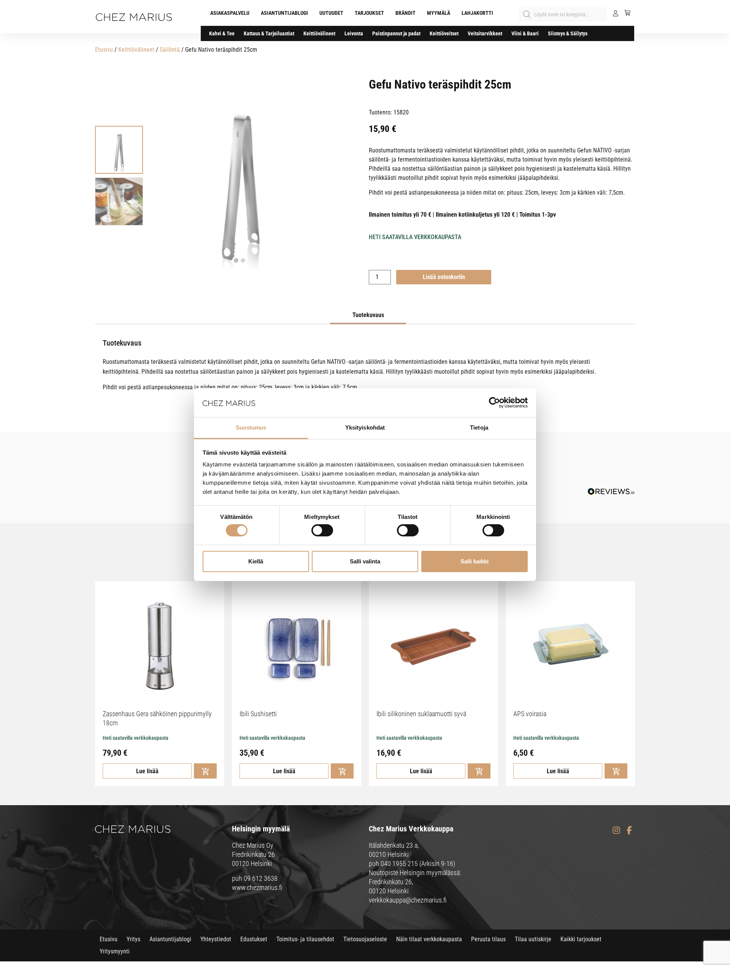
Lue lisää (147, 771)
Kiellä (255, 561)
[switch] (322, 530)
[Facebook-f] (629, 830)
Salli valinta (365, 561)
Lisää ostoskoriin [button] (205, 771)
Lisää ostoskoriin (444, 277)
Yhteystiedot (215, 939)
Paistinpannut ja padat (396, 33)
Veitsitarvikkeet (485, 33)
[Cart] (624, 13)
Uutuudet (331, 13)
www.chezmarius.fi (257, 887)
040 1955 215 (399, 864)
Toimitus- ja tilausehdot (305, 939)
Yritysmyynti (115, 951)
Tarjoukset (369, 13)
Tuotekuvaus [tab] (368, 315)
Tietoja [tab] (479, 427)
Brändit (405, 13)
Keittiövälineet (319, 33)
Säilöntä (170, 49)
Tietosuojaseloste (365, 939)
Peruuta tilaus (488, 939)
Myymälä (438, 13)
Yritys (133, 939)
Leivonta (353, 33)
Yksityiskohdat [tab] (365, 427)
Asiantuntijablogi (284, 13)
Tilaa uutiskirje (533, 939)
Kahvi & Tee (222, 33)
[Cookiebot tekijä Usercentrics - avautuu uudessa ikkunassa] (494, 402)
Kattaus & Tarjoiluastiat (269, 33)
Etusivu (104, 49)
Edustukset (253, 939)
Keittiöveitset (444, 33)
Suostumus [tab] (251, 427)
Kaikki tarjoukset (580, 939)
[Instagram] (616, 830)
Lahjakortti (477, 13)
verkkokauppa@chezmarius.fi (408, 900)
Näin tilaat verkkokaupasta (429, 939)
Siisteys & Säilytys (567, 33)
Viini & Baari (525, 33)
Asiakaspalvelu (229, 13)
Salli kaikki (474, 561)
